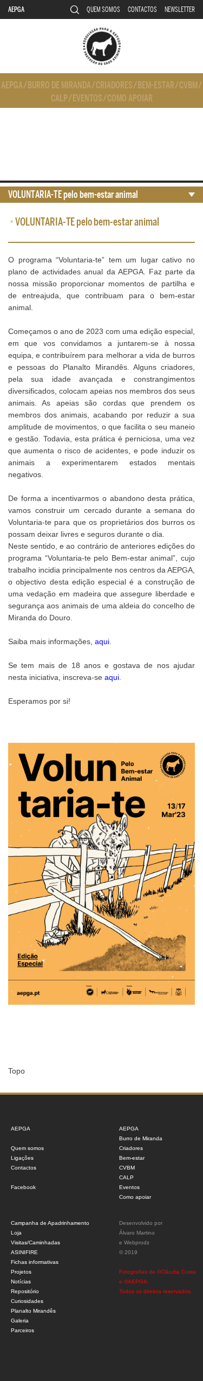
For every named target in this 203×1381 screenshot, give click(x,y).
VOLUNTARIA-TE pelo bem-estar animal (73, 194)
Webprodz (136, 1242)
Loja (16, 1233)
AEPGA (16, 9)
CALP (59, 98)
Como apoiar (130, 98)
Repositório (25, 1291)
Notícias (21, 1281)
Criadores (114, 85)
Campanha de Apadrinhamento (50, 1223)
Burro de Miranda (59, 85)
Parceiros (22, 1330)
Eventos (87, 98)
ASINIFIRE (24, 1252)
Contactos (142, 9)
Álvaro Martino (137, 1233)
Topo (16, 1071)
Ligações (22, 1158)
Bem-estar (155, 85)
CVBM (188, 85)
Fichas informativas (34, 1262)
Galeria (20, 1321)
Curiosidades (27, 1301)
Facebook (23, 1187)
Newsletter (180, 9)
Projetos (21, 1272)
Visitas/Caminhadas (35, 1242)
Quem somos (103, 9)
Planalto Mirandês (33, 1311)
